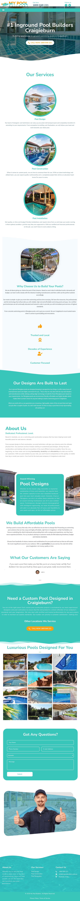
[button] (3, 10)
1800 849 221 (41, 5)
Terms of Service (45, 898)
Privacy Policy (34, 898)
